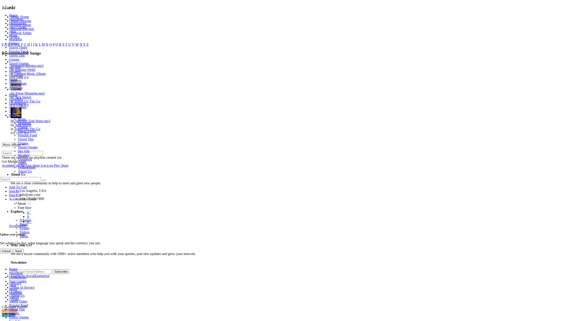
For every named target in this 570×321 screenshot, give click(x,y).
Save (18, 251)
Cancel (6, 251)
